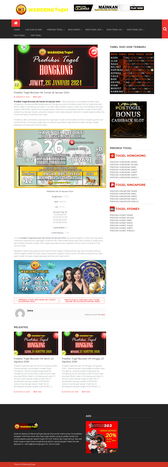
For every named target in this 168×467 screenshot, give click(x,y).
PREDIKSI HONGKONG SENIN (123, 162)
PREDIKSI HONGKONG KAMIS (123, 170)
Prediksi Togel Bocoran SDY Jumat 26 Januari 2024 (37, 301)
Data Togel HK (114, 30)
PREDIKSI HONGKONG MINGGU (124, 177)
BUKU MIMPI (74, 30)
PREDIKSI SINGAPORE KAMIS (123, 196)
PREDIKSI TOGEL (55, 30)
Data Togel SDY (135, 30)
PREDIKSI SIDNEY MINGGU (122, 231)
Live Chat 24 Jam (33, 30)
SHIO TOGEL (19, 35)
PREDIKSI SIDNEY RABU (121, 220)
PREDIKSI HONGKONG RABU (123, 167)
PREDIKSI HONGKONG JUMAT (123, 172)
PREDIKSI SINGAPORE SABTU (123, 199)
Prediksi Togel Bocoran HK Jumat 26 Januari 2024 (37, 102)
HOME (17, 30)
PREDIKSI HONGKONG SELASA (124, 164)
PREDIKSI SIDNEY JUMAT (121, 225)
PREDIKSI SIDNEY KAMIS (121, 223)
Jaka (39, 97)
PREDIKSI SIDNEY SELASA (122, 218)
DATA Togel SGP (93, 30)
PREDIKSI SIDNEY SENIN (121, 215)
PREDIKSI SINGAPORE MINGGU (124, 201)
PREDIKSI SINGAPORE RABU (123, 194)
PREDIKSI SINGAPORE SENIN (123, 191)
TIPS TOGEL (36, 35)
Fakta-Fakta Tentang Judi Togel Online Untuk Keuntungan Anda (82, 301)
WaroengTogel (29, 464)
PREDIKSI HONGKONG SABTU (123, 175)
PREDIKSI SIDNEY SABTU (121, 228)
